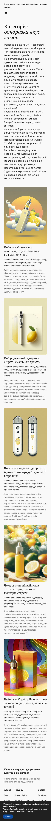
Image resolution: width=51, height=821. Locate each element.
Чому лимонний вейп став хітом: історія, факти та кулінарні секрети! (21, 589)
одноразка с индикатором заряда (20, 487)
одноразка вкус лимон (14, 373)
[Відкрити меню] (5, 13)
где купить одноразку (32, 597)
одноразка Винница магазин (32, 370)
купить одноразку (38, 259)
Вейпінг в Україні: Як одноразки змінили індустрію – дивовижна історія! (25, 703)
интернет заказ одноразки (18, 711)
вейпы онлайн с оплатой (17, 259)
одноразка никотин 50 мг (23, 265)
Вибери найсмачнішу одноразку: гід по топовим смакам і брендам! (21, 251)
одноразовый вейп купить (16, 717)
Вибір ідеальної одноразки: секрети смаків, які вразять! (22, 360)
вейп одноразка (13, 597)
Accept (7, 816)
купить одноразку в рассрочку (20, 366)
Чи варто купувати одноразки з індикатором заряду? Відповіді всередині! (25, 472)
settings (30, 811)
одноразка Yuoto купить (15, 262)
